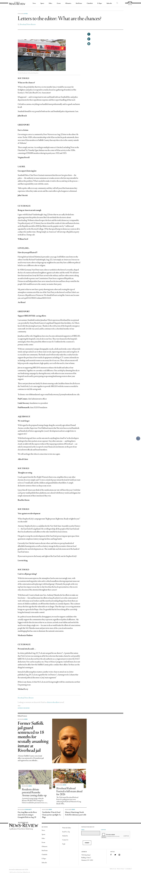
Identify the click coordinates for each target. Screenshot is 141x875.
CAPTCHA (103, 829)
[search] (117, 3)
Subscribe (109, 3)
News (34, 3)
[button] (138, 438)
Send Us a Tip (66, 832)
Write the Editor (66, 828)
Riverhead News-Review (28, 24)
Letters (26, 13)
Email (83, 829)
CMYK (26, 869)
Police (50, 3)
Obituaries (68, 3)
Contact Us (65, 840)
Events (59, 3)
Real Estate (79, 3)
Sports (42, 3)
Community (28, 809)
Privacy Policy (120, 868)
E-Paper (99, 3)
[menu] (130, 3)
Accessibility (128, 868)
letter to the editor (53, 702)
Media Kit (65, 836)
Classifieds (90, 3)
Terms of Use (113, 868)
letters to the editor (23, 708)
